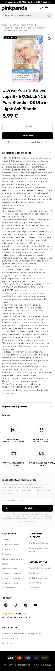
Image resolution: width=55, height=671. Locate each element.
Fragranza (7, 554)
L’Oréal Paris (19, 25)
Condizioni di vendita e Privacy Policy (21, 634)
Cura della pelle (10, 545)
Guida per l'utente (38, 543)
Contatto (34, 573)
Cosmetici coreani (12, 574)
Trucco (6, 540)
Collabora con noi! (38, 578)
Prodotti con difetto (13, 578)
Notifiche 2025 (10, 639)
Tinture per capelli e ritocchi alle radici (22, 28)
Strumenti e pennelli (13, 559)
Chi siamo (34, 588)
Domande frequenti (39, 568)
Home (6, 25)
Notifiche (7, 643)
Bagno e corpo (9, 569)
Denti (5, 564)
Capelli (32, 25)
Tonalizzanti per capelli (14, 31)
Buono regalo (36, 583)
